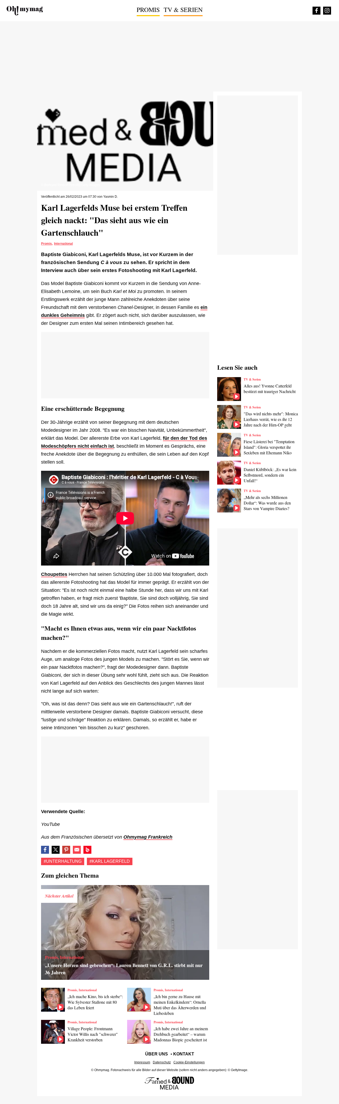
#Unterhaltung (63, 861)
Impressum (142, 1062)
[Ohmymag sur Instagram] (327, 11)
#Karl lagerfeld (110, 861)
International (63, 243)
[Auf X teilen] (56, 850)
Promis (148, 9)
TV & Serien (183, 9)
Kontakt (183, 1054)
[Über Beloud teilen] (87, 850)
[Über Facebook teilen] (45, 850)
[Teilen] (66, 850)
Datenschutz (162, 1062)
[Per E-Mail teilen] (77, 850)
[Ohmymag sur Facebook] (316, 11)
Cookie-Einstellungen (189, 1062)
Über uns (156, 1054)
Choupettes (54, 574)
